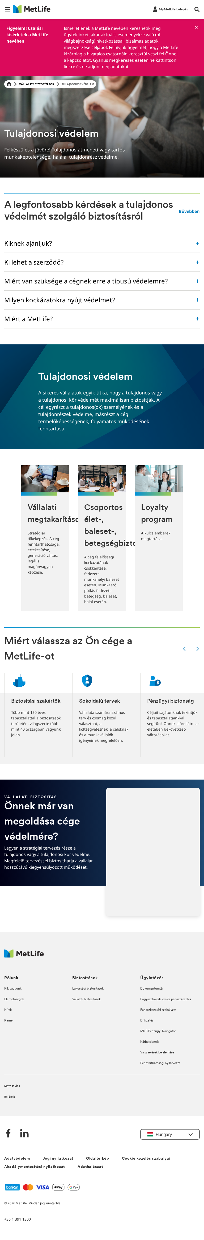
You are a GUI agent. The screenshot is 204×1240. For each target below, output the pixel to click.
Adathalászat (90, 1167)
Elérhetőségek (14, 999)
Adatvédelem (17, 1159)
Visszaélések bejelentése (157, 1052)
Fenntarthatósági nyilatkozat (160, 1063)
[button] (7, 9)
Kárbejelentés (149, 1042)
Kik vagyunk (13, 988)
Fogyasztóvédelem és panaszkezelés (165, 999)
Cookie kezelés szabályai (146, 1159)
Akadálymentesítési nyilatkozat (34, 1167)
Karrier (9, 1020)
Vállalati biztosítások (36, 84)
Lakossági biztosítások (88, 988)
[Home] (9, 84)
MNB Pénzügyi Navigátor (158, 1031)
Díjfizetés (146, 1020)
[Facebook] (8, 1134)
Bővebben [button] (189, 211)
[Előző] (184, 649)
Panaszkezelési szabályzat (158, 1010)
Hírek (8, 1010)
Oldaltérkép (97, 1159)
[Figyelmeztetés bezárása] (196, 27)
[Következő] (198, 649)
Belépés (9, 1096)
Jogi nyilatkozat (58, 1159)
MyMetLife (12, 1086)
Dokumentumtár (151, 988)
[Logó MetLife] (24, 956)
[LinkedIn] (24, 1134)
